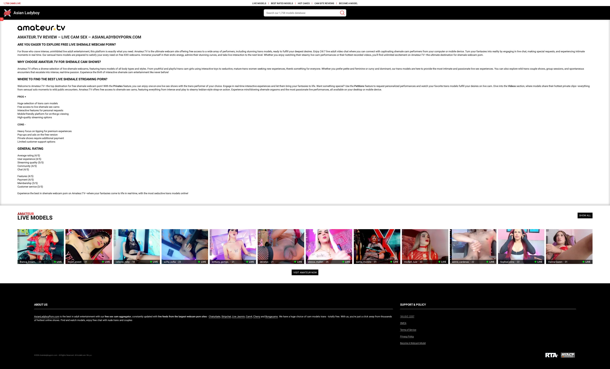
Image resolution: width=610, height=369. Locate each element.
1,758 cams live (12, 3)
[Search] (342, 13)
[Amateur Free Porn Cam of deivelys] (281, 246)
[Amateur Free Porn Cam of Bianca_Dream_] (40, 246)
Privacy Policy (407, 336)
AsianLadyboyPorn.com (46, 316)
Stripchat (226, 316)
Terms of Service (408, 329)
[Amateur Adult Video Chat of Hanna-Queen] (569, 246)
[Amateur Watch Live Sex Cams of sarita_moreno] (377, 246)
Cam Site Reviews (324, 3)
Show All (585, 215)
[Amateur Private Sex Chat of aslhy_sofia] (185, 246)
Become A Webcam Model (413, 343)
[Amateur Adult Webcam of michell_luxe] (425, 246)
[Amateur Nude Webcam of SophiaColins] (521, 246)
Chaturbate (214, 316)
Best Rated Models (282, 3)
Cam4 (249, 316)
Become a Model (348, 3)
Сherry (256, 316)
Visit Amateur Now (305, 272)
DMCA (403, 323)
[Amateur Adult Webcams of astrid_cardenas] (473, 246)
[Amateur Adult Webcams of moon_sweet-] (88, 246)
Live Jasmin (238, 316)
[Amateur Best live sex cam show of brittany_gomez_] (233, 246)
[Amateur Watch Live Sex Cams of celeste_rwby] (137, 246)
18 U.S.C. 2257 (407, 316)
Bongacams (271, 316)
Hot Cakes (304, 3)
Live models (259, 3)
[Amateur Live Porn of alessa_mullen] (329, 246)
